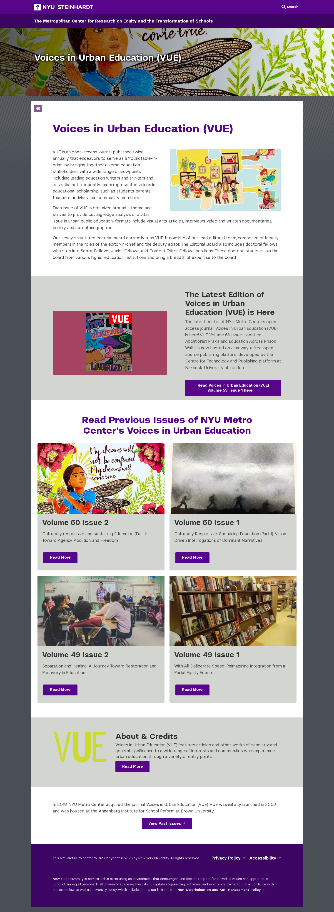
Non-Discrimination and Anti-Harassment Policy (219, 890)
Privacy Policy (226, 858)
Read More (60, 557)
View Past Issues (164, 823)
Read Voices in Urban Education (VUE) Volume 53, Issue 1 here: (233, 388)
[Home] (38, 109)
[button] (290, 7)
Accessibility (262, 858)
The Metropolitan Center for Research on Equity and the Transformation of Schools (123, 21)
